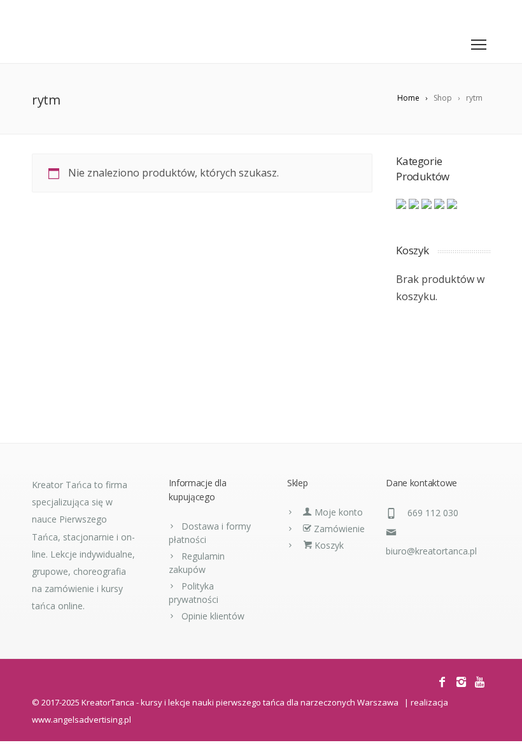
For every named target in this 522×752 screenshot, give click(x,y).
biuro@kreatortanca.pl (431, 551)
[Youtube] (481, 13)
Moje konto (337, 512)
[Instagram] (462, 13)
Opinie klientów (212, 616)
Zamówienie (338, 529)
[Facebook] (444, 13)
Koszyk (328, 545)
